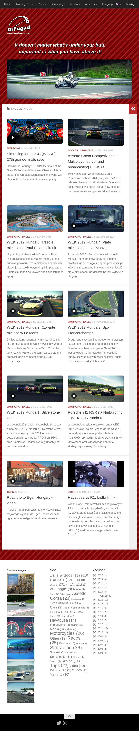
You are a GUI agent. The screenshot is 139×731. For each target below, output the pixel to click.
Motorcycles (23, 4)
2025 (100, 575)
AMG (54, 594)
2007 (100, 644)
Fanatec (82, 607)
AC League (61, 589)
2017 (67, 584)
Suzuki (55, 661)
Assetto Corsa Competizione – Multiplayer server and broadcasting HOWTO (93, 161)
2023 (100, 579)
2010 (100, 632)
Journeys (77, 625)
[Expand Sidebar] (133, 109)
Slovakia (57, 652)
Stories (78, 657)
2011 (64, 580)
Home (7, 4)
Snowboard (72, 652)
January (104, 595)
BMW (54, 603)
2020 (100, 587)
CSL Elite (69, 607)
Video (77, 666)
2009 (100, 636)
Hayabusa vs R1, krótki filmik (91, 497)
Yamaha (59, 674)
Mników (70, 629)
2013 (100, 620)
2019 (100, 591)
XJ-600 (79, 670)
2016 (54, 585)
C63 (77, 603)
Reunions (67, 643)
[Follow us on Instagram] (65, 723)
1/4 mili (57, 575)
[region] (69, 79)
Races (26, 236)
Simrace (82, 643)
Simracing (57, 4)
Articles (65, 594)
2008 (72, 575)
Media (74, 4)
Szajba (71, 661)
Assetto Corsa (68, 596)
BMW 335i (66, 603)
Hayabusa (63, 620)
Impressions (60, 624)
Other (72, 492)
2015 (100, 612)
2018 (81, 584)
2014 (79, 580)
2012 (100, 624)
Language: (109, 4)
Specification (61, 656)
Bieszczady (77, 599)
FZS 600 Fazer (61, 611)
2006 (100, 648)
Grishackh (67, 616)
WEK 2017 (60, 670)
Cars (41, 4)
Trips (10, 492)
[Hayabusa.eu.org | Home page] (19, 25)
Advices (90, 4)
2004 (100, 652)
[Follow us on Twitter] (59, 723)
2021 (100, 583)
